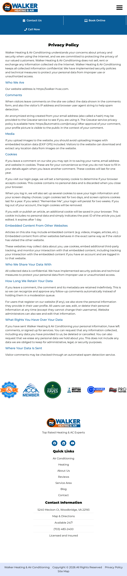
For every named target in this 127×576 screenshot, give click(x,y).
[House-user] (63, 443)
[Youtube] (72, 443)
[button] (119, 7)
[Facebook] (54, 443)
